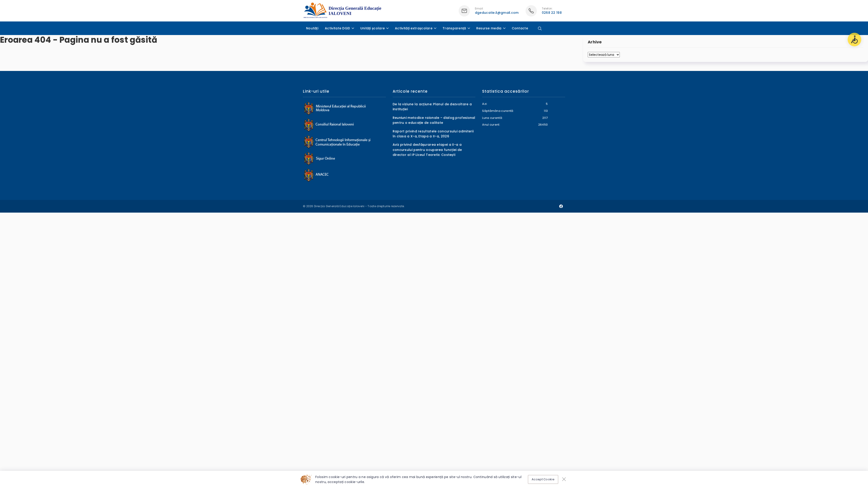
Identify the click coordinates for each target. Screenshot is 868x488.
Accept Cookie (543, 479)
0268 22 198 (552, 12)
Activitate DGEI (337, 28)
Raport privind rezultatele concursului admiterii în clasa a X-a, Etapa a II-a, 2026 (433, 133)
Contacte (520, 28)
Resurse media (489, 28)
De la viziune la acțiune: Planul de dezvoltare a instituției (432, 106)
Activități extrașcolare (413, 28)
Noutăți (312, 28)
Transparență (454, 28)
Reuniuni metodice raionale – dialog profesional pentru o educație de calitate (434, 120)
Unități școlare (372, 28)
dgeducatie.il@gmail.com (497, 12)
